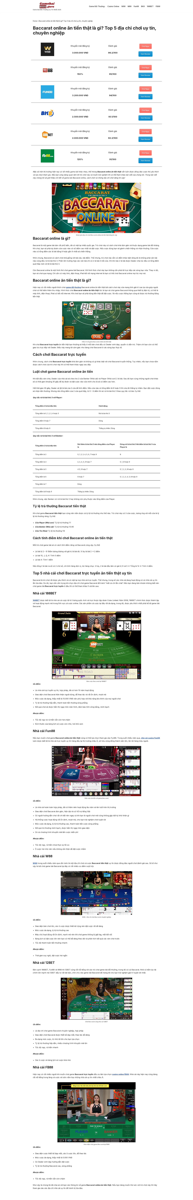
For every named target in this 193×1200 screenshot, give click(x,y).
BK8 (143, 6)
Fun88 (136, 6)
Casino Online (113, 6)
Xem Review (145, 54)
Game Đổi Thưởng (96, 6)
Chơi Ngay (145, 46)
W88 (123, 6)
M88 (129, 6)
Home (35, 21)
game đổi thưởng (73, 287)
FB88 (158, 6)
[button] (104, 6)
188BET (150, 6)
